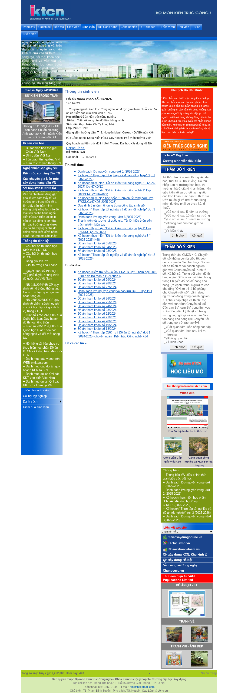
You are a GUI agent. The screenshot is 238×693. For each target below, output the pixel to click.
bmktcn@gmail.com (142, 687)
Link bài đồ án (75, 148)
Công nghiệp (129, 27)
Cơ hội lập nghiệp (35, 396)
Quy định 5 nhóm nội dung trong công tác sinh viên (112, 205)
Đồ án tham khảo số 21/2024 (97, 317)
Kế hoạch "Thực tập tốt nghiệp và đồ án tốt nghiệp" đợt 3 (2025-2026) (187, 510)
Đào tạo (59, 27)
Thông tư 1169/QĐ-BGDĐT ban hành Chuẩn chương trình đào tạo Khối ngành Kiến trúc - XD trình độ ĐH (42, 131)
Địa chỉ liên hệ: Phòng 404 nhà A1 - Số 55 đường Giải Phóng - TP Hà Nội (119, 683)
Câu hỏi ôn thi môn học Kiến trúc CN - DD (40, 247)
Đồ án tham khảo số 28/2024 (97, 283)
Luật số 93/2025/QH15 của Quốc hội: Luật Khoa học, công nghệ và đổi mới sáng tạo (42, 331)
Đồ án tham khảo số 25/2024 (97, 302)
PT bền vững (167, 27)
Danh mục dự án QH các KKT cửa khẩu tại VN (41, 383)
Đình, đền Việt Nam (37, 155)
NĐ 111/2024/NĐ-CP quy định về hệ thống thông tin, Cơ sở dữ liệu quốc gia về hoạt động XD (41, 290)
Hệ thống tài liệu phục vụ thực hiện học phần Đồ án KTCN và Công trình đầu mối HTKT (42, 349)
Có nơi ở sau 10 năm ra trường (188, 215)
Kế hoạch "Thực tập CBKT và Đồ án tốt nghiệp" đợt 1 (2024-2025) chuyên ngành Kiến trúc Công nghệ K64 (114, 334)
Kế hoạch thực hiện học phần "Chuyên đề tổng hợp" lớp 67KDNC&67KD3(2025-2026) (115, 199)
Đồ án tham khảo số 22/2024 (97, 313)
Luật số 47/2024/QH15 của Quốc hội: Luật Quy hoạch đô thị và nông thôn (42, 318)
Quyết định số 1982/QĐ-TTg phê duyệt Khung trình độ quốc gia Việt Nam (41, 274)
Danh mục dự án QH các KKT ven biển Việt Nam (41, 375)
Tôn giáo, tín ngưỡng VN (41, 159)
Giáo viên (73, 27)
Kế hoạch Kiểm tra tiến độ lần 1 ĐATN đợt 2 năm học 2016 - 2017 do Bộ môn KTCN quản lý (117, 273)
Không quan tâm (178, 338)
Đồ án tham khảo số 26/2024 (97, 298)
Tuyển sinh (29, 34)
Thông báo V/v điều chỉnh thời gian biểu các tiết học (184, 476)
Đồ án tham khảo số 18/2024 (97, 328)
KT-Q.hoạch (147, 27)
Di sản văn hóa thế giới (40, 148)
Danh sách (30, 401)
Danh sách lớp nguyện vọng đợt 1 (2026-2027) (109, 171)
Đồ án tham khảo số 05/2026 (97, 243)
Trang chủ (28, 27)
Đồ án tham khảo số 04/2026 (97, 247)
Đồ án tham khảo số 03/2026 (97, 251)
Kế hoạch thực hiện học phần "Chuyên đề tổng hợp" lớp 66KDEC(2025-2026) (184, 501)
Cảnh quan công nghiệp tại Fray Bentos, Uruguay (199, 461)
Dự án (196, 27)
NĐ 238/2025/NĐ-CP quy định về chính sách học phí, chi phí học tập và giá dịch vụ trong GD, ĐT (41, 305)
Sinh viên (89, 27)
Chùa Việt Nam (34, 151)
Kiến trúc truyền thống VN (42, 163)
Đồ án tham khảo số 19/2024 (97, 325)
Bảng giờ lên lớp (35, 261)
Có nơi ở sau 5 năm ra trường (187, 211)
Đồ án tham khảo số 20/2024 (97, 321)
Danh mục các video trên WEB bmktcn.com (41, 360)
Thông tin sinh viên (36, 390)
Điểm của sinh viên (36, 407)
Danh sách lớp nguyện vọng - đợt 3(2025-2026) (109, 217)
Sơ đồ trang (209, 673)
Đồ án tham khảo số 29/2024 (97, 279)
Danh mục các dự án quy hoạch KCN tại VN (41, 368)
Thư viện (183, 27)
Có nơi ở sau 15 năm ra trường (188, 219)
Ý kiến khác (175, 230)
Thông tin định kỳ (36, 241)
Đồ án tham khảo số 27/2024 (97, 287)
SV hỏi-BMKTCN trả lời (39, 188)
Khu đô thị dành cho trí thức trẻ (187, 431)
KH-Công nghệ (107, 27)
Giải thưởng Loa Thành (40, 265)
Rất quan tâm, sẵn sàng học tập (189, 327)
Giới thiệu (44, 27)
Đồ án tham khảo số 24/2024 (97, 306)
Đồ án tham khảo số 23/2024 (97, 310)
